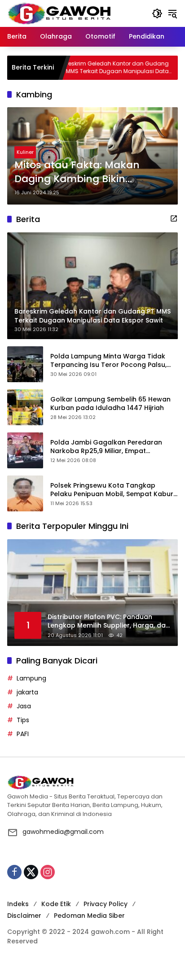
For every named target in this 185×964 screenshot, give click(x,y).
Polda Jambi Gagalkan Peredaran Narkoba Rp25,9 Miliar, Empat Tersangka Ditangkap (106, 447)
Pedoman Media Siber (89, 915)
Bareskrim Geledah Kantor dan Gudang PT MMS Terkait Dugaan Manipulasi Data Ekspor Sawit (93, 67)
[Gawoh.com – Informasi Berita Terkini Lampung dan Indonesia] (59, 13)
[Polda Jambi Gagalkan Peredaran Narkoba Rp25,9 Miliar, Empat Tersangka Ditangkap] (25, 450)
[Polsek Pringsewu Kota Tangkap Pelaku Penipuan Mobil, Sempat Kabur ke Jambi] (25, 493)
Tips (23, 719)
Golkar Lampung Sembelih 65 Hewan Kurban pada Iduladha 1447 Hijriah (110, 404)
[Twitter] (31, 872)
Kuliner (25, 152)
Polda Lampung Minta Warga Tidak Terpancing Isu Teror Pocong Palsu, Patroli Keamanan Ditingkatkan (108, 361)
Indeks (18, 903)
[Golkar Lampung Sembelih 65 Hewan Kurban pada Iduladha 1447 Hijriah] (25, 407)
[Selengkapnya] (174, 218)
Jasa (24, 706)
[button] (157, 13)
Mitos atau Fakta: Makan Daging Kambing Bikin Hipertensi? (77, 172)
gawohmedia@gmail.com (63, 831)
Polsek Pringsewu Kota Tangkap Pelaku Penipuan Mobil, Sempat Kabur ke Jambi (111, 490)
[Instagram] (47, 872)
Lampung (31, 678)
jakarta (27, 692)
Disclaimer (24, 915)
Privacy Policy (106, 903)
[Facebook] (14, 872)
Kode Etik (56, 903)
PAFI (23, 733)
